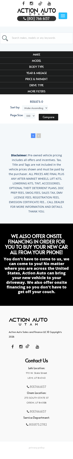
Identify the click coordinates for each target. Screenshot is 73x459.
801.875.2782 (37, 424)
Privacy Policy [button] (36, 447)
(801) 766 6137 (38, 18)
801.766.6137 (37, 386)
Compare (48, 117)
